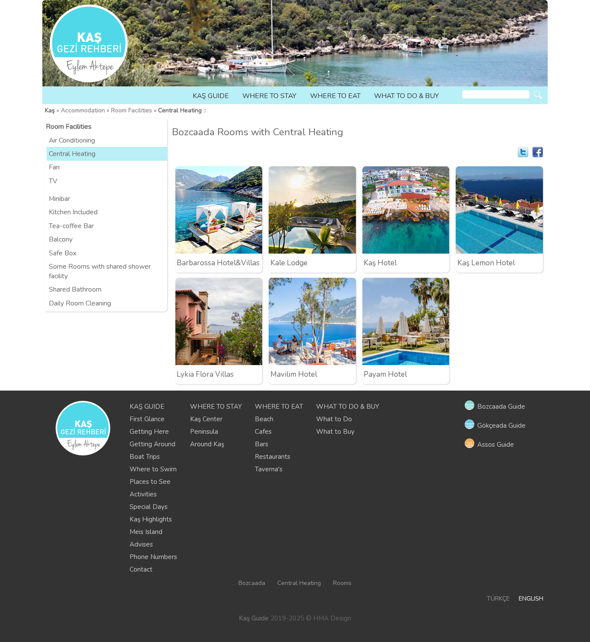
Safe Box (62, 253)
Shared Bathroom (75, 289)
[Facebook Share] (538, 152)
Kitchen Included (73, 212)
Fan (54, 167)
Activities (143, 494)
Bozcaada (251, 583)
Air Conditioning (72, 140)
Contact (141, 569)
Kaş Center (206, 419)
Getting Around (152, 444)
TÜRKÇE (498, 598)
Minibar (59, 198)
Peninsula (204, 431)
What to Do (334, 419)
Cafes (263, 431)
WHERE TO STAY (269, 96)
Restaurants (272, 456)
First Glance (147, 419)
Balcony (61, 239)
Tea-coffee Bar (71, 226)
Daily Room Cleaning (80, 303)
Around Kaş (207, 444)
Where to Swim (153, 469)
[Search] (537, 94)
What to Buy (335, 431)
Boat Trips (145, 456)
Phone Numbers (153, 557)
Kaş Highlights (151, 519)
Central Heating (180, 110)
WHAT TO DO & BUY (406, 96)
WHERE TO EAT (335, 96)
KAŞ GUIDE (211, 96)
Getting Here (149, 431)
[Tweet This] (523, 152)
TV (53, 181)
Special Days (149, 506)
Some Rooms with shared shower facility (100, 271)
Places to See (150, 481)
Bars (261, 444)
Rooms (342, 583)
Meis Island (146, 532)
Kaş (50, 110)
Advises (141, 544)
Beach (264, 419)
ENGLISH (531, 598)
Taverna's (268, 469)
